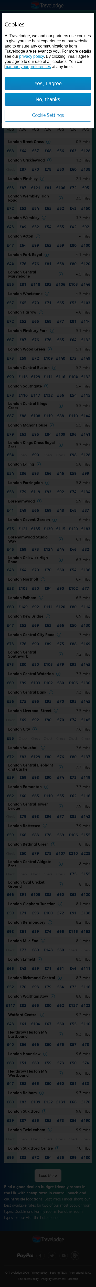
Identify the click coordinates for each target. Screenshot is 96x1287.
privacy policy (31, 56)
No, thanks (48, 99)
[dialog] (48, 70)
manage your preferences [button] (28, 66)
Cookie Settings (48, 115)
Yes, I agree (48, 83)
